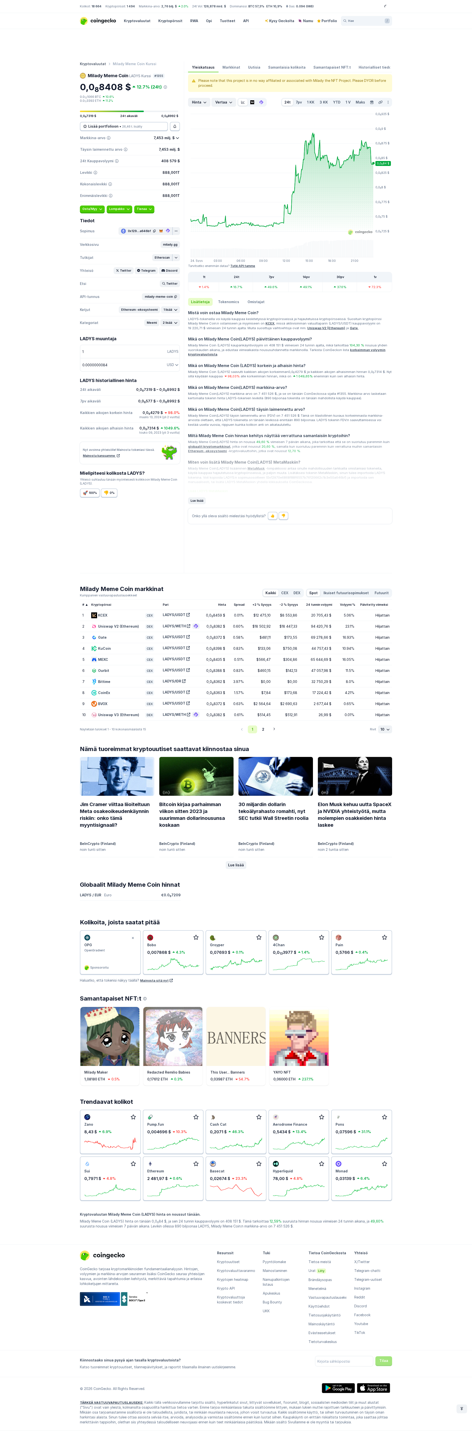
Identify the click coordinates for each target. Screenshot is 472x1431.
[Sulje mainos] (133, 938)
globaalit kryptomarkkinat (209, 446)
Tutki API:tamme (242, 266)
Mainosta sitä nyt (154, 980)
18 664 (96, 6)
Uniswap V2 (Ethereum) (326, 328)
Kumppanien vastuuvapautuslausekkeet (108, 595)
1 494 (131, 6)
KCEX (270, 323)
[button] (170, 244)
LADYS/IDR (172, 681)
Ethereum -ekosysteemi (207, 451)
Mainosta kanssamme (99, 455)
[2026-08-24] (372, 102)
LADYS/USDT (174, 615)
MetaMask (256, 468)
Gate (354, 328)
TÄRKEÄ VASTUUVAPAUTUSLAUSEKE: (111, 1402)
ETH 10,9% (274, 6)
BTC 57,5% (256, 6)
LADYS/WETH (174, 626)
